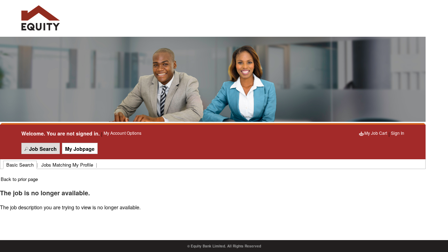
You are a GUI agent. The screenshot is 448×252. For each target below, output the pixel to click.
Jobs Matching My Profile (67, 164)
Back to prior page (19, 179)
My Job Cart (375, 133)
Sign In (397, 133)
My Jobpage (79, 148)
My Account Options (122, 133)
